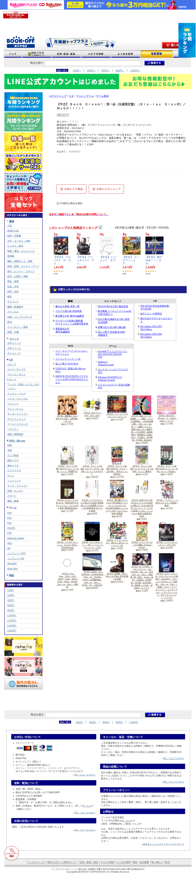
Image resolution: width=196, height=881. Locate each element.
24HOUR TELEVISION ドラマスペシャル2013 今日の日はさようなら (71, 379)
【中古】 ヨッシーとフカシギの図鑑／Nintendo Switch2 (142, 544)
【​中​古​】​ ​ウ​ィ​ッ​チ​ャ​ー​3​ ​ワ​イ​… (85, 260)
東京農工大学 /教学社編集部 (69, 316)
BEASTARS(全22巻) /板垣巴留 (113, 306)
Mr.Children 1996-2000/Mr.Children (151, 335)
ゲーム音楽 (102, 96)
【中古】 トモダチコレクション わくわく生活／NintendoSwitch (67, 544)
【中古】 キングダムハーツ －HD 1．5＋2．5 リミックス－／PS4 (92, 545)
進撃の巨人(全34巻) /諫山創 (112, 327)
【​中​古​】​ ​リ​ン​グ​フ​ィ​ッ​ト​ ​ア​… (130, 260)
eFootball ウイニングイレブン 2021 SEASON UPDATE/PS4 (112, 354)
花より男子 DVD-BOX (66, 363)
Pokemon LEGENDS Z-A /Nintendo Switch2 (110, 378)
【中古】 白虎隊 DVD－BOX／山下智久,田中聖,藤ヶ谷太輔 (117, 576)
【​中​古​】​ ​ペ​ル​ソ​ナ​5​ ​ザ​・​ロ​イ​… (62, 260)
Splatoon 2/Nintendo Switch (106, 363)
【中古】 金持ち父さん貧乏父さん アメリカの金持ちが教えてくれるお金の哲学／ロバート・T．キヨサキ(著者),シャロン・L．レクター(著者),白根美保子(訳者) (141, 508)
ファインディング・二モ (68, 359)
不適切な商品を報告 (71, 203)
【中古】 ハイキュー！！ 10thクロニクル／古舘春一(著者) (167, 503)
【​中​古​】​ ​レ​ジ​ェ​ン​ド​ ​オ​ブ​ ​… (109, 260)
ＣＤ (71, 96)
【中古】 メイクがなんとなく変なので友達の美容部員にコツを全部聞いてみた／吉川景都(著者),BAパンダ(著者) (92, 505)
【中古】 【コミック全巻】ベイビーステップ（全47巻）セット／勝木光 (141, 468)
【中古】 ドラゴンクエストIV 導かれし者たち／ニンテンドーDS (116, 543)
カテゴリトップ (57, 96)
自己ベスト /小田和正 (151, 313)
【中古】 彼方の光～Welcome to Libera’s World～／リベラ (168, 418)
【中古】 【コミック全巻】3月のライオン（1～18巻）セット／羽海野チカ (67, 468)
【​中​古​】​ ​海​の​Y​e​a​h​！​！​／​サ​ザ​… (153, 260)
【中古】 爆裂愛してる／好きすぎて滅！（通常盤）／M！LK (67, 418)
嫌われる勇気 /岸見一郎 (67, 306)
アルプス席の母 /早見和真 (68, 311)
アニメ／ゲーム (85, 96)
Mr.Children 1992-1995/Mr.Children (151, 328)
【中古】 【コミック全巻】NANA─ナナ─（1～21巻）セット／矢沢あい (167, 468)
